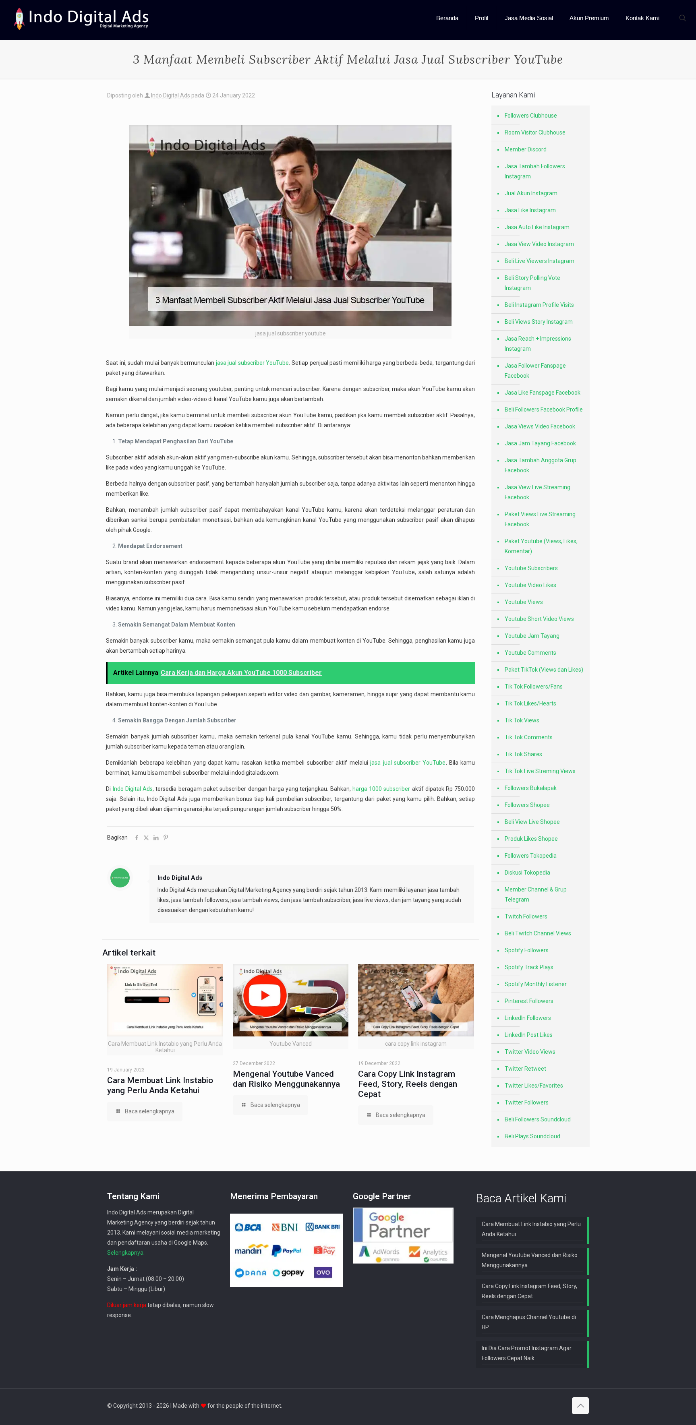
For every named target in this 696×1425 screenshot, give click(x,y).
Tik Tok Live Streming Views (540, 771)
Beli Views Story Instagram (539, 322)
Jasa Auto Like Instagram (537, 227)
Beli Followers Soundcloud (538, 1119)
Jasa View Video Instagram (539, 244)
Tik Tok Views (522, 720)
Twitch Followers (526, 916)
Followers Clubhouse (531, 115)
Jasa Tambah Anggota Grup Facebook (540, 465)
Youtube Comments (530, 652)
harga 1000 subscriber (381, 789)
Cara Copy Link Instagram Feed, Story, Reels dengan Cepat (407, 1084)
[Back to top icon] (580, 1405)
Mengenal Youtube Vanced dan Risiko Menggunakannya (286, 1079)
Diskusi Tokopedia (527, 872)
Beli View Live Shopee (532, 822)
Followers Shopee (527, 805)
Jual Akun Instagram (531, 193)
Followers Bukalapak (531, 788)
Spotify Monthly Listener (536, 984)
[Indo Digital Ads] (81, 18)
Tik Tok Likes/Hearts (530, 703)
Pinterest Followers (529, 1001)
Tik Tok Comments (529, 737)
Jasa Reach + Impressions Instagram (538, 343)
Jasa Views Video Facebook (540, 426)
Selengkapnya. (126, 1252)
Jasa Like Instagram (530, 210)
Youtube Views (524, 602)
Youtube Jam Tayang (532, 636)
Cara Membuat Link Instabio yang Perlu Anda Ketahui (160, 1085)
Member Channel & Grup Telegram (536, 894)
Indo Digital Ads (170, 95)
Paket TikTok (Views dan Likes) (544, 669)
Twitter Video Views (530, 1052)
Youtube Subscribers (531, 568)
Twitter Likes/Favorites (534, 1085)
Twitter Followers (527, 1102)
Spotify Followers (527, 950)
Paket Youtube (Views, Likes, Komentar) (541, 546)
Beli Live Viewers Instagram (539, 261)
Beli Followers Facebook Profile (544, 409)
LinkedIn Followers (528, 1018)
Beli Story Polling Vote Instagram (532, 283)
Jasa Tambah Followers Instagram (535, 171)
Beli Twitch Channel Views (538, 933)
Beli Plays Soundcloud (532, 1136)
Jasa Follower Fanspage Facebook (535, 370)
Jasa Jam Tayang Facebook (540, 443)
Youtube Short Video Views (539, 619)
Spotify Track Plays (529, 967)
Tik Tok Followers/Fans (534, 686)
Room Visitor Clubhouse (535, 132)
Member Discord (526, 149)
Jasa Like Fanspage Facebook (542, 392)
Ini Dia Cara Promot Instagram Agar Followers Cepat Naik (527, 1353)
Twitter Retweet (525, 1068)
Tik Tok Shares (523, 754)
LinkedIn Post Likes (529, 1035)
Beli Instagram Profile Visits (539, 305)
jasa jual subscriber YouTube (252, 363)
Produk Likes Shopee (531, 839)
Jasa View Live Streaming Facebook (537, 492)
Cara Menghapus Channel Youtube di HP (529, 1322)
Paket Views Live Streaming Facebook (540, 519)
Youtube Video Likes (530, 585)
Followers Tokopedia (531, 855)
